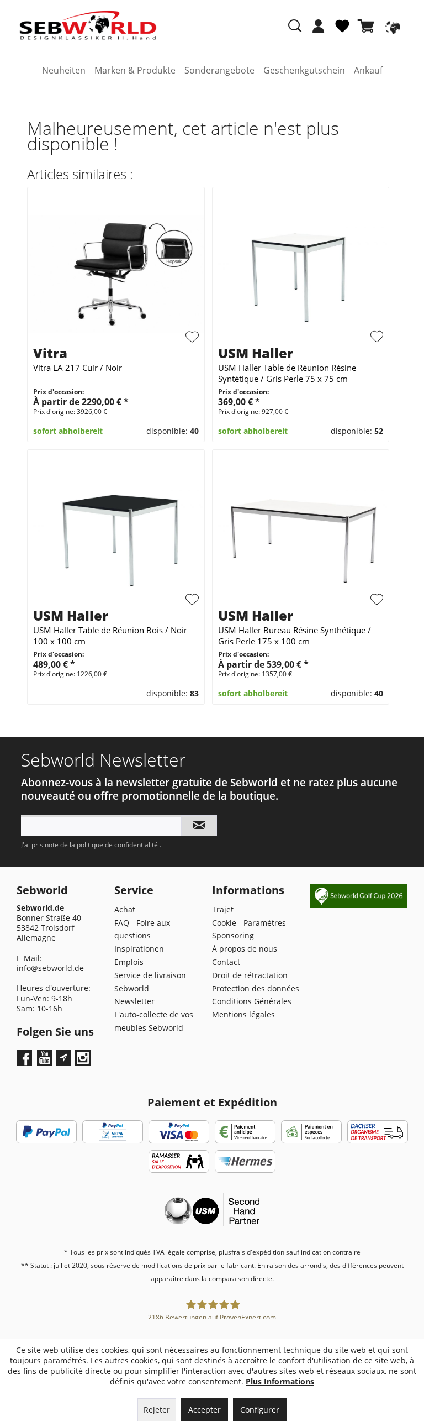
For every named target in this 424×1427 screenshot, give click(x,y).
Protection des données (255, 988)
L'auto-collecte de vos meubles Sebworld (153, 1021)
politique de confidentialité (117, 844)
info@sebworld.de (50, 968)
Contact (226, 962)
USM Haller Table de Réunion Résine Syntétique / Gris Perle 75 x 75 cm (287, 373)
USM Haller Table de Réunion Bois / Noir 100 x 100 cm (110, 636)
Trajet (223, 909)
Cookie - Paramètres (249, 922)
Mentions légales (243, 1014)
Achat (124, 909)
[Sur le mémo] (192, 337)
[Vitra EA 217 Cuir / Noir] (116, 274)
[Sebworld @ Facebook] (26, 1061)
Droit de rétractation (250, 975)
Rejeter (157, 1409)
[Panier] (368, 26)
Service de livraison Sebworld (150, 982)
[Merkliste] (342, 30)
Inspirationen (139, 948)
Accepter (204, 1409)
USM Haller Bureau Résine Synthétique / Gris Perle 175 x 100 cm (294, 636)
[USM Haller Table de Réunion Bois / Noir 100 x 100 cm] (116, 536)
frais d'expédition (257, 1252)
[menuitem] (318, 31)
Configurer (259, 1409)
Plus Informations (280, 1381)
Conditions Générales (252, 1001)
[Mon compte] (318, 26)
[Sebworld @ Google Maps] (63, 1058)
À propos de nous (244, 948)
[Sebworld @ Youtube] (46, 1061)
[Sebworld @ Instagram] (84, 1061)
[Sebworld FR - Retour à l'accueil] (88, 25)
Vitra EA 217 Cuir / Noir (77, 367)
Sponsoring (233, 935)
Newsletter (134, 1001)
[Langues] (391, 26)
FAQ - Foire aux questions (142, 929)
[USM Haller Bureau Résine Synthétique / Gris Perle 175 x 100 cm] (301, 536)
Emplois (129, 962)
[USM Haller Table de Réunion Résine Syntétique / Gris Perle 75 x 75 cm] (301, 274)
